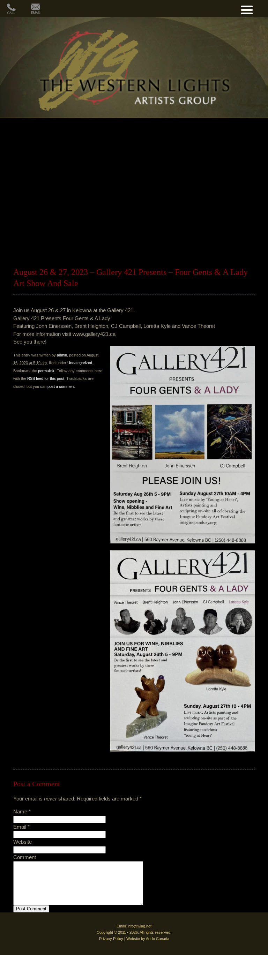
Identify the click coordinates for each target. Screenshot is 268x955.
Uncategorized (79, 363)
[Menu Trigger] (247, 9)
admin (62, 355)
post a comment (61, 386)
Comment (24, 857)
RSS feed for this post (45, 378)
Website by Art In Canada (147, 939)
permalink (46, 371)
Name (20, 811)
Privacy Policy (111, 939)
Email (19, 827)
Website (22, 842)
